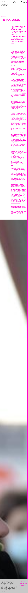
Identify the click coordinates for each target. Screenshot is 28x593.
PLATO (14, 2)
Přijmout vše (23, 585)
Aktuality (4, 16)
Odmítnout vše (23, 583)
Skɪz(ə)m (22, 62)
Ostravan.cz (20, 127)
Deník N (21, 162)
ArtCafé (23, 199)
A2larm (22, 144)
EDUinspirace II (14, 213)
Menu (25, 2)
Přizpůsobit (22, 581)
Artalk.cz (13, 62)
